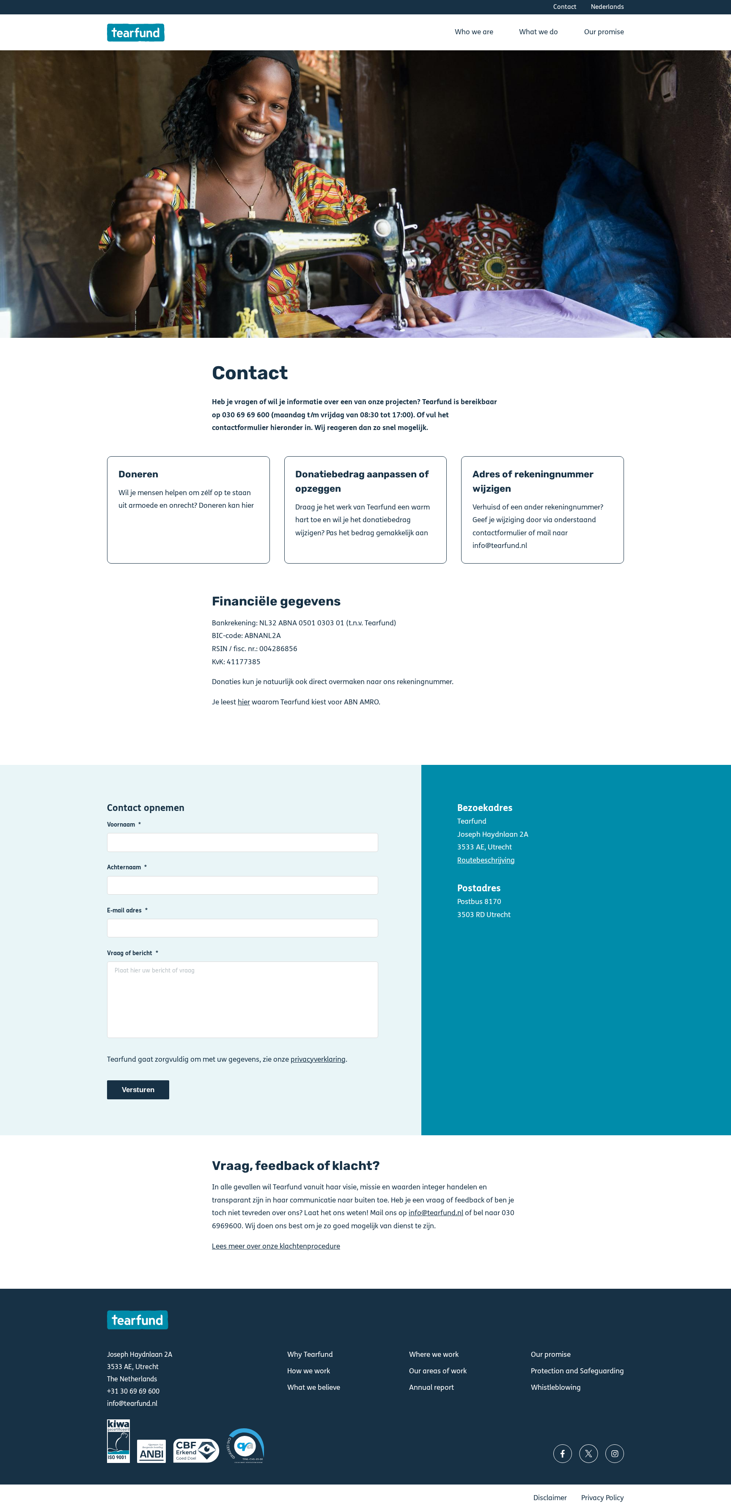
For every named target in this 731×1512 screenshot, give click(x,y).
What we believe (313, 1387)
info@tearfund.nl (436, 1212)
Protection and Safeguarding (577, 1371)
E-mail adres (124, 910)
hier (244, 702)
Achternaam (124, 867)
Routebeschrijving (486, 860)
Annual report (431, 1387)
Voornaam (121, 825)
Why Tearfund (310, 1354)
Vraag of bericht (129, 953)
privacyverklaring (318, 1059)
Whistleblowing (556, 1387)
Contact (565, 7)
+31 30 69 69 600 (133, 1391)
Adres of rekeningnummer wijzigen (542, 510)
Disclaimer (550, 1497)
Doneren (188, 510)
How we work (308, 1371)
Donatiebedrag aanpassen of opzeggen (365, 510)
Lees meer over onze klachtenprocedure (276, 1246)
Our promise (551, 1354)
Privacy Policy (602, 1497)
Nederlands (607, 7)
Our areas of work (438, 1371)
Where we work (434, 1354)
